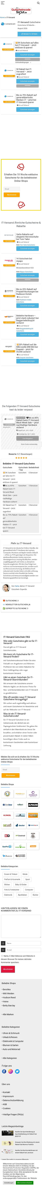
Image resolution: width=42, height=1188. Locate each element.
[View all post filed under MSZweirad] (20, 836)
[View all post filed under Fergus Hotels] (33, 794)
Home (2, 17)
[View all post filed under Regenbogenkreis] (7, 794)
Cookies (6, 1108)
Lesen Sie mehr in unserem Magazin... (16, 1159)
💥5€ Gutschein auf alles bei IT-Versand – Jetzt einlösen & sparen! (26, 45)
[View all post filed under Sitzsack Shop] (20, 846)
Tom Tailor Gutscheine (27, 245)
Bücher (35, 895)
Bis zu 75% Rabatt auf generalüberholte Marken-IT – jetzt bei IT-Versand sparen (26, 99)
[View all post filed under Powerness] (20, 794)
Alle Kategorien (10, 1058)
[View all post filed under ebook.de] (7, 856)
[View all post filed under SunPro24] (7, 846)
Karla (17, 586)
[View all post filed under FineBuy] (7, 805)
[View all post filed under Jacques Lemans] (20, 815)
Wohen (7, 884)
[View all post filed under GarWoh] (7, 825)
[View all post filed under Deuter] (20, 825)
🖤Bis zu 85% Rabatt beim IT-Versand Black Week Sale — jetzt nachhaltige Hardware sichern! (27, 423)
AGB (5, 1104)
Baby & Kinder (21, 884)
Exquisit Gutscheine (26, 357)
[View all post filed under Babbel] (33, 846)
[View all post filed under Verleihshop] (33, 825)
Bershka (6, 989)
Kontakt (6, 1092)
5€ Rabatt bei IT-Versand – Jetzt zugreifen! (24, 71)
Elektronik (8, 895)
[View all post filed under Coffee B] (20, 805)
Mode (25, 874)
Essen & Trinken (10, 874)
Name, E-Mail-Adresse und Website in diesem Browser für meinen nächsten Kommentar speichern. (18, 959)
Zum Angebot (27, 438)
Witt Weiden (8, 993)
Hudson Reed (9, 997)
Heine (5, 1001)
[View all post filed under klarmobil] (33, 815)
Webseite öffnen (30, 34)
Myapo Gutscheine (26, 272)
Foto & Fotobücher (11, 890)
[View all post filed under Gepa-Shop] (33, 836)
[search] (38, 3)
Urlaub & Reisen (10, 1037)
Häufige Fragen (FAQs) (13, 1114)
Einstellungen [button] (8, 1183)
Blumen (6, 1045)
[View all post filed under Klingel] (7, 815)
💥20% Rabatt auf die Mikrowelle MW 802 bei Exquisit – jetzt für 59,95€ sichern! (27, 348)
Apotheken (22, 895)
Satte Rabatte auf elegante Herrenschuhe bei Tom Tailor (27, 236)
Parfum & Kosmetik (12, 879)
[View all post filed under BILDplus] (7, 836)
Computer (29, 890)
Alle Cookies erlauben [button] (24, 1183)
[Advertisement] (21, 136)
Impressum (8, 1096)
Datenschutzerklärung (13, 1100)
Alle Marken (8, 1014)
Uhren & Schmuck (11, 1033)
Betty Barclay (9, 1005)
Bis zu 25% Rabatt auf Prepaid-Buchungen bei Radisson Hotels (27, 291)
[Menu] (3, 3)
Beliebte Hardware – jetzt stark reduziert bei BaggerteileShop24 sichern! (27, 319)
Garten (15, 1045)
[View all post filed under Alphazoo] (33, 805)
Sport (27, 879)
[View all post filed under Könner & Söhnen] (20, 856)
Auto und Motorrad (11, 1049)
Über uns (6, 1084)
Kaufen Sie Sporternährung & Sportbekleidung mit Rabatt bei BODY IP (26, 1134)
